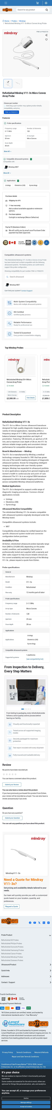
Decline (26, 1098)
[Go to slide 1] (22, 709)
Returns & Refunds (41, 1052)
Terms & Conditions (23, 1052)
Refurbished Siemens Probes (12, 960)
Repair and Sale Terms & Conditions (25, 1057)
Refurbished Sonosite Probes (12, 947)
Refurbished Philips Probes (11, 943)
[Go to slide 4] (28, 709)
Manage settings (26, 1102)
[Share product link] (46, 35)
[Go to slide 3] (26, 709)
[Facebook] (30, 923)
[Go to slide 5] (30, 709)
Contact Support (26, 291)
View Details (31, 398)
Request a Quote (11, 906)
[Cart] (37, 3)
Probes (14, 21)
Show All (7, 151)
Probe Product (6, 935)
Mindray (22, 21)
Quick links (5, 970)
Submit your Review (12, 785)
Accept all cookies (26, 1106)
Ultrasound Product (8, 965)
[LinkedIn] (44, 923)
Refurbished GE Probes (10, 940)
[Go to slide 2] (25, 709)
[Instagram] (48, 923)
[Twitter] (39, 923)
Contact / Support (8, 982)
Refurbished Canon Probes (11, 954)
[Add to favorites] (46, 39)
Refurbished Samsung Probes (12, 950)
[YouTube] (34, 923)
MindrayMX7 (13, 167)
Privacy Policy (7, 1052)
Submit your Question (12, 818)
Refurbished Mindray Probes (12, 957)
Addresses (5, 976)
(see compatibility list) (34, 659)
